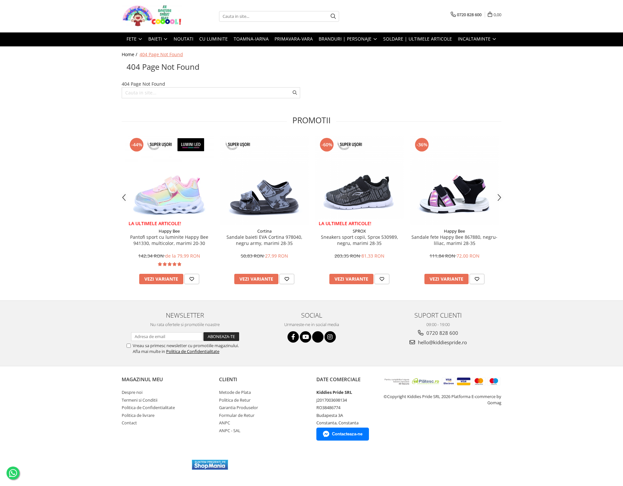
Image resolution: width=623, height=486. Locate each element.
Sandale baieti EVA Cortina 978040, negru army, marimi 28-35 (264, 240)
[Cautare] (333, 16)
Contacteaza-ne (347, 433)
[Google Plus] (318, 337)
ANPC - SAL (229, 430)
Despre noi (132, 392)
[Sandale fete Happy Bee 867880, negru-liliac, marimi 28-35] (454, 180)
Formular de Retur (236, 415)
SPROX (359, 231)
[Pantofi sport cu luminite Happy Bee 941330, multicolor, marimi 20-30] (169, 180)
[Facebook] (293, 337)
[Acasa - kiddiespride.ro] (154, 16)
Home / (130, 54)
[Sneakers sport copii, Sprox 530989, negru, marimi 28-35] (359, 180)
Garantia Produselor (238, 407)
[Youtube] (305, 337)
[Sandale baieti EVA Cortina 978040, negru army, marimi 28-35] (264, 180)
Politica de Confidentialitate (192, 351)
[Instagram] (330, 337)
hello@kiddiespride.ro (442, 342)
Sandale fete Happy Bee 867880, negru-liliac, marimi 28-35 (454, 240)
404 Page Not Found (161, 54)
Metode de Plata (235, 392)
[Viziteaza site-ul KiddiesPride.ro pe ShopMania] (210, 465)
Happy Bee (169, 231)
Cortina (264, 231)
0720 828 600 (441, 333)
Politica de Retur (234, 400)
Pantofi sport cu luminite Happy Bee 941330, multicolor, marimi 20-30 (169, 240)
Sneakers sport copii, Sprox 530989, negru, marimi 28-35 (359, 240)
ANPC (224, 423)
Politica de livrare (138, 415)
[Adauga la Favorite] (191, 279)
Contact (129, 423)
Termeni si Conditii (139, 400)
